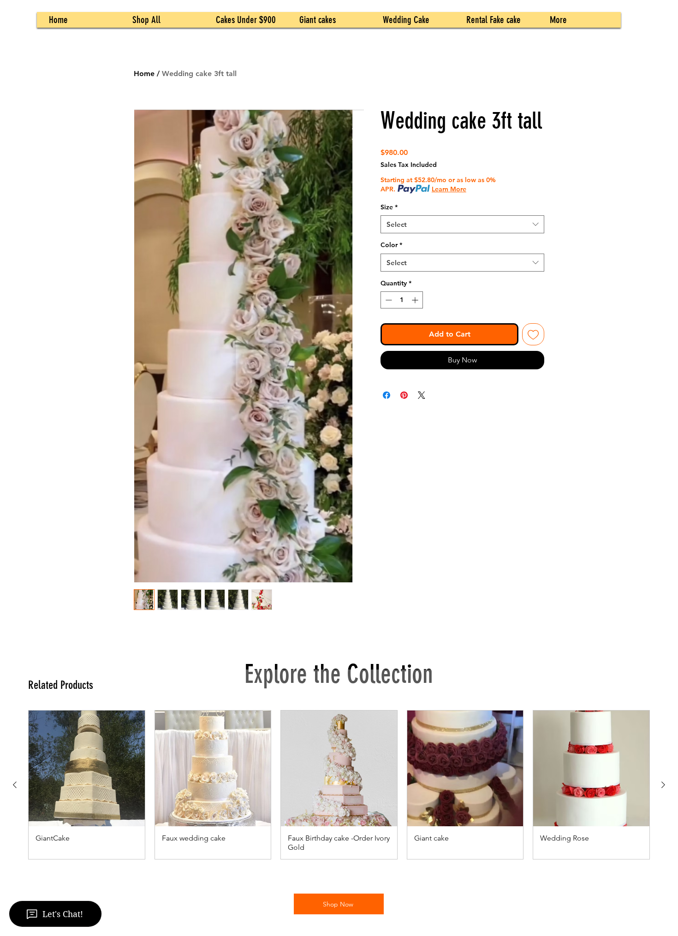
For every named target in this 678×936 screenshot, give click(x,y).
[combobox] (462, 224)
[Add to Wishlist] (533, 334)
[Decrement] (387, 300)
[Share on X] (421, 395)
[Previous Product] (14, 784)
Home (144, 73)
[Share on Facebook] (386, 395)
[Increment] (416, 300)
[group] (339, 785)
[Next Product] (663, 784)
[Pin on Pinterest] (404, 395)
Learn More (449, 189)
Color (391, 245)
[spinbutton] (401, 300)
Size (389, 207)
